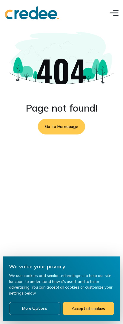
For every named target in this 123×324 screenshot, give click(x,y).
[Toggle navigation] (114, 13)
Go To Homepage (61, 126)
